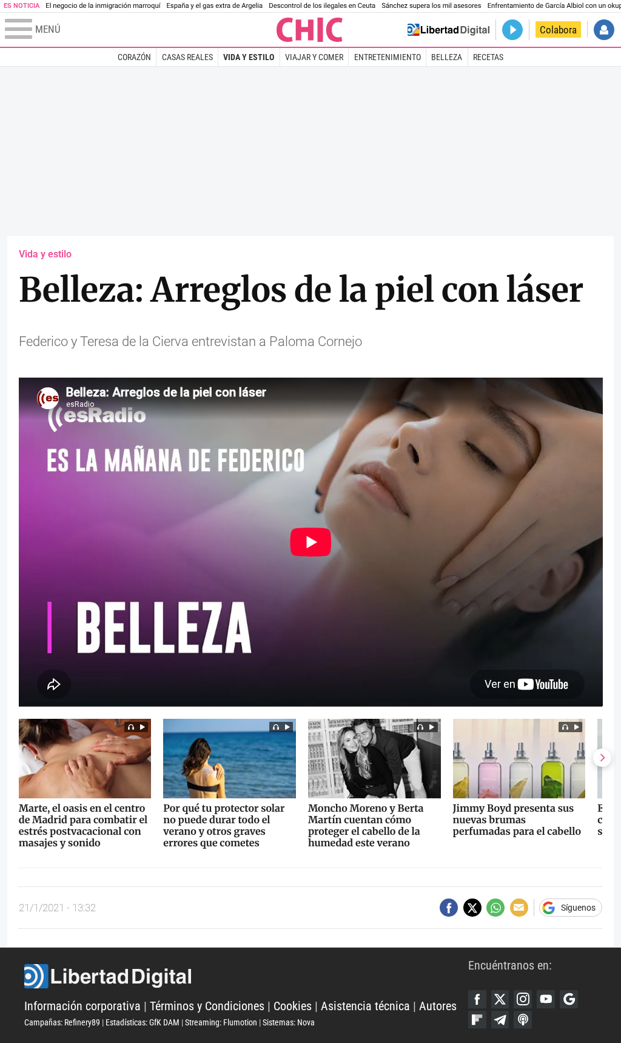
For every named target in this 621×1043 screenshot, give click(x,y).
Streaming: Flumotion (221, 1022)
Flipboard (477, 1020)
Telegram (500, 1020)
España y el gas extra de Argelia (214, 6)
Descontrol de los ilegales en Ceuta (322, 6)
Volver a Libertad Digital (448, 29)
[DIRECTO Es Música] (512, 29)
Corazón (134, 57)
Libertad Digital (246, 976)
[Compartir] (449, 908)
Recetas (488, 57)
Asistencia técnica (365, 1006)
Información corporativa (82, 1006)
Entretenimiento (387, 57)
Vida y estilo (248, 57)
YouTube (546, 999)
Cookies (293, 1006)
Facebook (477, 999)
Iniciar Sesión (604, 29)
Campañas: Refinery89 (62, 1022)
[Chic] (309, 30)
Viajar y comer (314, 57)
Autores (438, 1006)
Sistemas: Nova (289, 1022)
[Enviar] (495, 908)
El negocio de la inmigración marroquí (102, 6)
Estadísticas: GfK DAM (143, 1022)
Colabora (558, 30)
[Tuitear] (472, 908)
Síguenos (578, 907)
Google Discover (569, 999)
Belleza (446, 57)
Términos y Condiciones (207, 1006)
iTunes (523, 1020)
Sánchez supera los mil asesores (431, 6)
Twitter (500, 999)
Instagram (523, 999)
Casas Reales (187, 57)
